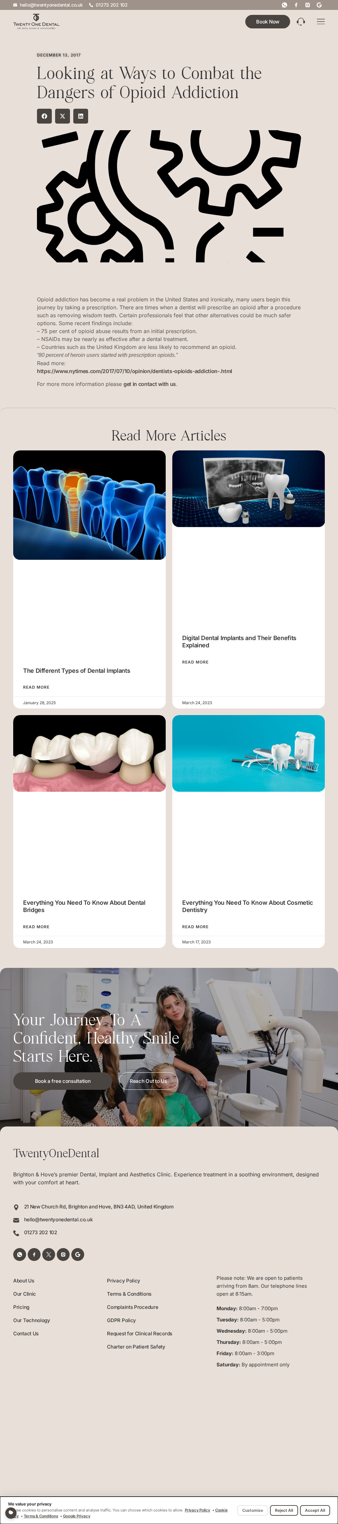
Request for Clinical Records (139, 1333)
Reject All (284, 1510)
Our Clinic (24, 1294)
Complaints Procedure (132, 1307)
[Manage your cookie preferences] (11, 1513)
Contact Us (26, 1333)
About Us (23, 1280)
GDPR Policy (121, 1320)
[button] (44, 116)
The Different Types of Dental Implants (76, 670)
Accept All (315, 1510)
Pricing (21, 1307)
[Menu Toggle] (321, 21)
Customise (252, 1510)
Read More (36, 687)
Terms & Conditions (129, 1294)
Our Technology (31, 1320)
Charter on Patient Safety (136, 1347)
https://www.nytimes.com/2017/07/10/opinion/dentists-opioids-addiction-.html (134, 371)
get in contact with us (149, 384)
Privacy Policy (123, 1280)
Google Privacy (76, 1516)
